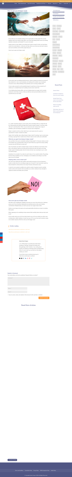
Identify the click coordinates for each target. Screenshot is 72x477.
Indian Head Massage (56, 47)
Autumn (54, 28)
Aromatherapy (56, 10)
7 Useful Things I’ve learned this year (18, 397)
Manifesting (59, 50)
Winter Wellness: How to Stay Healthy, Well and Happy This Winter (25, 412)
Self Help (54, 69)
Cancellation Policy (28, 470)
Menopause (59, 52)
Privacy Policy (36, 470)
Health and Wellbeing (58, 17)
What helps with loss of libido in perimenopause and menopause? (25, 363)
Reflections (55, 20)
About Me (55, 3)
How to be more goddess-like (16, 429)
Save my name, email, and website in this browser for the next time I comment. (25, 294)
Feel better (60, 36)
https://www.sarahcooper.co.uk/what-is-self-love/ (19, 229)
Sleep (58, 69)
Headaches (54, 42)
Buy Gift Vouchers (31, 3)
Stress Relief (55, 71)
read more (12, 320)
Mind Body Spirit (55, 58)
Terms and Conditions (19, 470)
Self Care (59, 66)
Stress (62, 69)
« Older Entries (12, 460)
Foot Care (58, 39)
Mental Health (55, 55)
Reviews (49, 3)
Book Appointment (22, 3)
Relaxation (59, 63)
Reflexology (55, 63)
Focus (54, 39)
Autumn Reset (56, 90)
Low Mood (54, 50)
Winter (54, 74)
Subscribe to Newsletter (65, 1)
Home (15, 3)
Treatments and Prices (40, 3)
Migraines (60, 55)
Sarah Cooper (13, 314)
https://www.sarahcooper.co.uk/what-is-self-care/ (19, 232)
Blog (60, 3)
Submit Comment (44, 298)
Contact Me (66, 3)
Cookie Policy (53, 470)
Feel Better (55, 13)
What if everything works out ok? (17, 346)
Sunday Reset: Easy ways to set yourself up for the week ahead (24, 328)
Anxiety (54, 25)
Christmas (58, 28)
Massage (54, 52)
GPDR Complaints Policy (44, 470)
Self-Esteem (55, 66)
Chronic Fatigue (55, 31)
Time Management (61, 71)
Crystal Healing (61, 31)
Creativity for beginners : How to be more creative (21, 313)
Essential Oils (55, 36)
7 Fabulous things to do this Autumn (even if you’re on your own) (25, 445)
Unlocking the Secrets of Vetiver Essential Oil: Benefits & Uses (24, 380)
